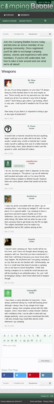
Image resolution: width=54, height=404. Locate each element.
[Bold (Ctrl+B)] (4, 335)
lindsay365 (31, 290)
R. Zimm (31, 126)
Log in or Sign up (44, 2)
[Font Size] (20, 335)
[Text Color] (17, 335)
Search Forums (9, 21)
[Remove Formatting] (45, 335)
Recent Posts (25, 21)
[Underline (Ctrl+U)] (12, 335)
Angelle (31, 239)
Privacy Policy (48, 401)
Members (25, 15)
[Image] (24, 340)
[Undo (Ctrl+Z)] (36, 340)
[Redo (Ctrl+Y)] (40, 340)
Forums (10, 15)
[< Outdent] (12, 340)
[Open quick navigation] (50, 34)
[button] (8, 375)
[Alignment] (38, 335)
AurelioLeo (32, 196)
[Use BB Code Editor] (50, 335)
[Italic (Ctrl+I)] (8, 335)
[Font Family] (24, 335)
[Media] (28, 340)
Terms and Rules (36, 401)
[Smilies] (20, 340)
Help (51, 396)
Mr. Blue (31, 80)
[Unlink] (33, 335)
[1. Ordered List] (8, 340)
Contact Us (45, 396)
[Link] (29, 335)
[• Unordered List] (4, 340)
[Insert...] (32, 340)
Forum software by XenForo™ (11, 401)
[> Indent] (15, 340)
